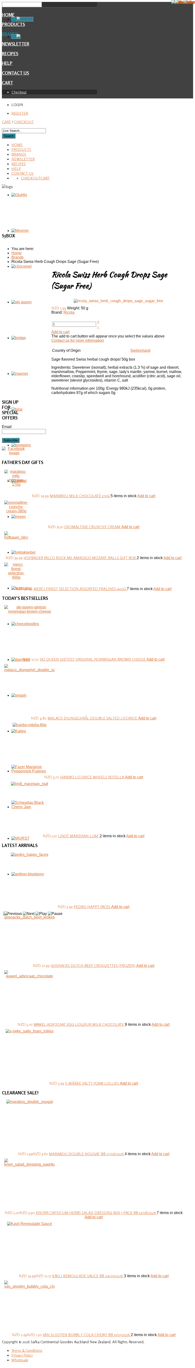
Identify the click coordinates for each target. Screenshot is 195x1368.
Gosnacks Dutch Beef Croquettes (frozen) (93, 965)
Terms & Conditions (26, 1350)
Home (8, 14)
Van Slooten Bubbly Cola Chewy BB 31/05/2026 (87, 1334)
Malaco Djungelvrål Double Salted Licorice (93, 718)
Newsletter (23, 159)
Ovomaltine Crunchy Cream (92, 526)
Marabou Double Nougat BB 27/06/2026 (87, 1153)
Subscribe (11, 440)
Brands (18, 154)
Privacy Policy (22, 1355)
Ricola (68, 312)
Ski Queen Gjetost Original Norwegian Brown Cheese (93, 659)
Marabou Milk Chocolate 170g (80, 495)
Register (19, 113)
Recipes (10, 53)
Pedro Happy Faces (92, 906)
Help (7, 63)
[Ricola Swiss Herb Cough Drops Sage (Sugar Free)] (118, 301)
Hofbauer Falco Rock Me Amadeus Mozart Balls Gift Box (80, 557)
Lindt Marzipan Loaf (79, 835)
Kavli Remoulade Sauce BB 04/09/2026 (88, 1275)
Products (21, 149)
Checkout (19, 92)
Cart (7, 82)
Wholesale (19, 1360)
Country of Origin (66, 350)
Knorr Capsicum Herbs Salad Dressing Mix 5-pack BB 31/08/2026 (96, 1212)
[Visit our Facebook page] (14, 453)
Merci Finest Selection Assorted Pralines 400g (80, 588)
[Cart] (15, 36)
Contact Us (15, 73)
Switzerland (140, 350)
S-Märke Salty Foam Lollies (92, 1083)
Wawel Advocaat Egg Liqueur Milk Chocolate (79, 1024)
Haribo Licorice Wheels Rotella (92, 777)
